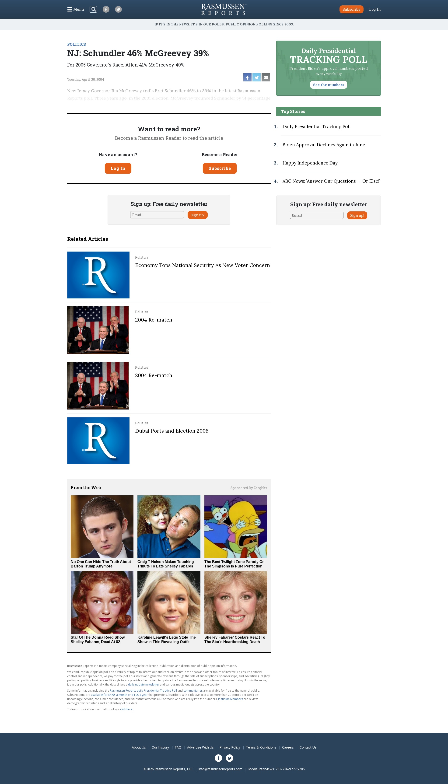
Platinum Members (230, 699)
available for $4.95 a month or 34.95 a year (119, 695)
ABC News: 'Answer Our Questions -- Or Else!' (331, 181)
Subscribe (220, 168)
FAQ (178, 747)
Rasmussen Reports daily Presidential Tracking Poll (143, 691)
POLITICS (76, 44)
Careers (288, 747)
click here (126, 709)
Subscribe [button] (351, 9)
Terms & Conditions (261, 747)
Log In (375, 9)
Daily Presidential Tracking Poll (317, 126)
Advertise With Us (200, 747)
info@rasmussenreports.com (220, 769)
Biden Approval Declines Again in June (324, 144)
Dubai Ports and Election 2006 (171, 430)
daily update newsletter (143, 684)
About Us (139, 747)
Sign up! (198, 215)
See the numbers (328, 84)
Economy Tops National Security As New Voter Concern (202, 265)
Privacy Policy (230, 747)
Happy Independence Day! (311, 163)
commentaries (193, 691)
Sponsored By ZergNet (249, 488)
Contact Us (308, 747)
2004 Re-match (153, 319)
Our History (160, 747)
